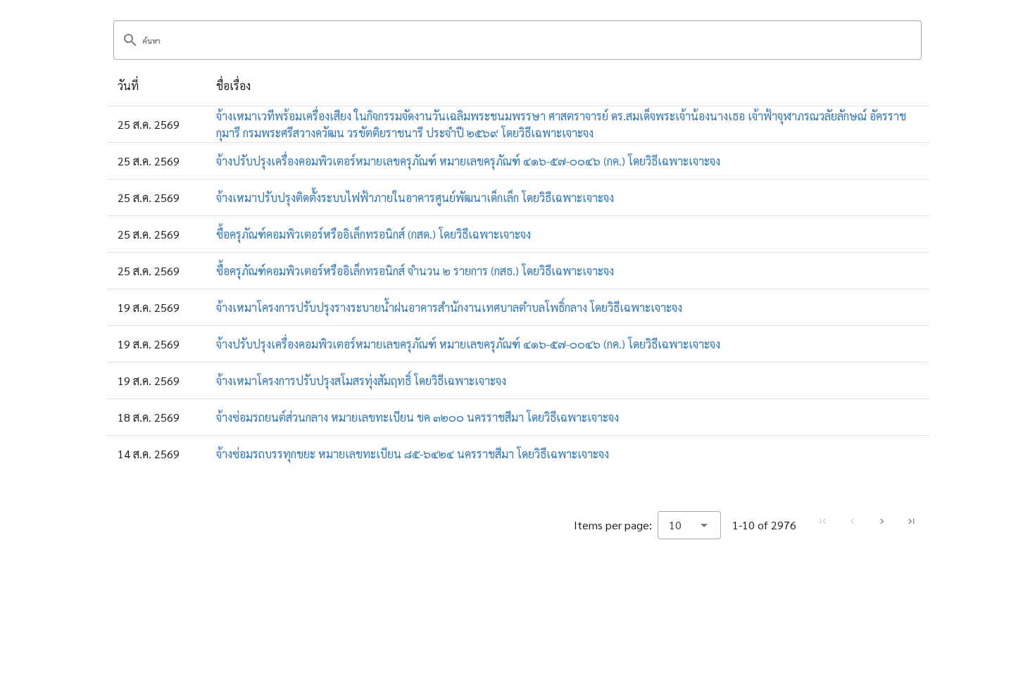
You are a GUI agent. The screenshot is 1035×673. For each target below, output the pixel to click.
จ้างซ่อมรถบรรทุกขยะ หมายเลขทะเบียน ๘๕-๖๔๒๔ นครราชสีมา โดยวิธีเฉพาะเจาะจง (412, 453)
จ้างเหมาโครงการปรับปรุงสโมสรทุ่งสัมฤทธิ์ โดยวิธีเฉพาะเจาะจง (361, 380)
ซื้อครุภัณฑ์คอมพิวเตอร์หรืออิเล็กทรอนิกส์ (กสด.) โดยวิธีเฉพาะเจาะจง (373, 234)
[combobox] (689, 525)
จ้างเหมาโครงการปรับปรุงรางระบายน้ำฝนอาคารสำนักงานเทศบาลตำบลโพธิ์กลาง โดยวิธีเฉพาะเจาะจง (449, 307)
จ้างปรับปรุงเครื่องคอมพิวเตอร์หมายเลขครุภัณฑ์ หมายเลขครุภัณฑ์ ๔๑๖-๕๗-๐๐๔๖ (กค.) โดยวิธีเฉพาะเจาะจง (468, 160)
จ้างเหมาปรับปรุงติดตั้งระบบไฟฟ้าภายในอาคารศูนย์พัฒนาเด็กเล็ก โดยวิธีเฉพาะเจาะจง (415, 197)
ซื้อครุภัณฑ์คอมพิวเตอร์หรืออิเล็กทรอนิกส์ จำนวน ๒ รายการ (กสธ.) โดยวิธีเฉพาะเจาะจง (415, 270)
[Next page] (881, 521)
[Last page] (911, 521)
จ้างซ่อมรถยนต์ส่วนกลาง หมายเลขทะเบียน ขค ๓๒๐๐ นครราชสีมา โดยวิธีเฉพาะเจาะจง (417, 417)
